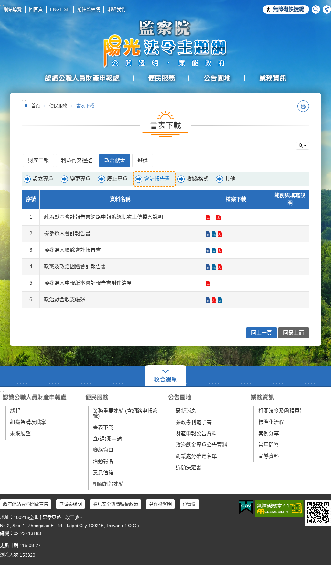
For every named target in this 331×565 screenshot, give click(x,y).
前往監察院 (88, 9)
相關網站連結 (108, 484)
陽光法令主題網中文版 (165, 44)
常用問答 (268, 445)
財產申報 (38, 160)
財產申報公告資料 (196, 433)
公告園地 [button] (217, 78)
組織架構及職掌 (28, 422)
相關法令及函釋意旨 (281, 411)
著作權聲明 (160, 504)
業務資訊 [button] (272, 78)
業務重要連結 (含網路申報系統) (125, 413)
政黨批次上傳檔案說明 (207, 217)
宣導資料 (268, 456)
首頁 (35, 105)
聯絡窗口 (103, 450)
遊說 (142, 160)
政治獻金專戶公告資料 (201, 445)
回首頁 (36, 9)
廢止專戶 (117, 179)
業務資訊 (262, 397)
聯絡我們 (116, 9)
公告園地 (179, 397)
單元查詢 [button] (302, 146)
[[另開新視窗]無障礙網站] (279, 508)
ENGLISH (60, 9)
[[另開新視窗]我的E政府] (246, 507)
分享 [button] (327, 9)
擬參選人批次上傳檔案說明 (218, 217)
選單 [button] (165, 376)
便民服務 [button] (161, 78)
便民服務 (58, 105)
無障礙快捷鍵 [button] (288, 9)
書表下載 (85, 105)
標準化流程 (271, 422)
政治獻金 (114, 160)
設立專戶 (43, 179)
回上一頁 (261, 333)
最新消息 (186, 411)
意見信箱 (103, 472)
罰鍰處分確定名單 (196, 456)
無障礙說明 (70, 504)
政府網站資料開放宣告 (25, 504)
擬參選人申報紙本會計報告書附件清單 (207, 283)
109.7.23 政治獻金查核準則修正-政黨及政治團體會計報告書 (207, 267)
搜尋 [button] (316, 9)
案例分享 (268, 433)
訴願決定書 (188, 467)
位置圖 (189, 504)
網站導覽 (13, 9)
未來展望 (20, 433)
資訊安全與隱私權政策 (115, 504)
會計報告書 (157, 179)
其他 (230, 179)
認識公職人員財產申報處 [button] (82, 78)
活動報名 (103, 461)
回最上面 (293, 333)
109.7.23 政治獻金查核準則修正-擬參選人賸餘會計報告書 (207, 250)
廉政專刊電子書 (194, 422)
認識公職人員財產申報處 (35, 397)
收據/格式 (197, 179)
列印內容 (303, 106)
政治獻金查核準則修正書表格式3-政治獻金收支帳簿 (207, 300)
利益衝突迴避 (76, 160)
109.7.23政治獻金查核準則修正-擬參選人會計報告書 (207, 234)
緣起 (15, 411)
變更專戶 (80, 179)
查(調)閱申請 (107, 438)
